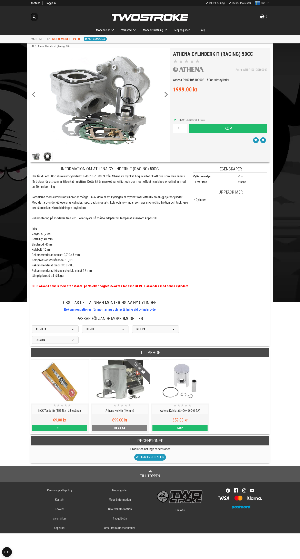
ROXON (40, 340)
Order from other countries (120, 528)
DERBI (90, 329)
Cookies (59, 509)
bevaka (119, 428)
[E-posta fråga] (263, 140)
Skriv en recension (151, 457)
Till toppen (150, 475)
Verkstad (126, 30)
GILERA (141, 329)
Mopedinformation (120, 500)
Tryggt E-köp (120, 518)
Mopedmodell (96, 39)
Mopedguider (182, 30)
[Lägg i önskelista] (256, 140)
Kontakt (35, 3)
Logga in (51, 3)
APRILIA (41, 329)
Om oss (180, 510)
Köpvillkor (59, 528)
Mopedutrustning (153, 30)
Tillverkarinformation (120, 509)
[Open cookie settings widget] (7, 552)
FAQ (202, 30)
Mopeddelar (103, 30)
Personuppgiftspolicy (59, 490)
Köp (228, 128)
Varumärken (60, 518)
